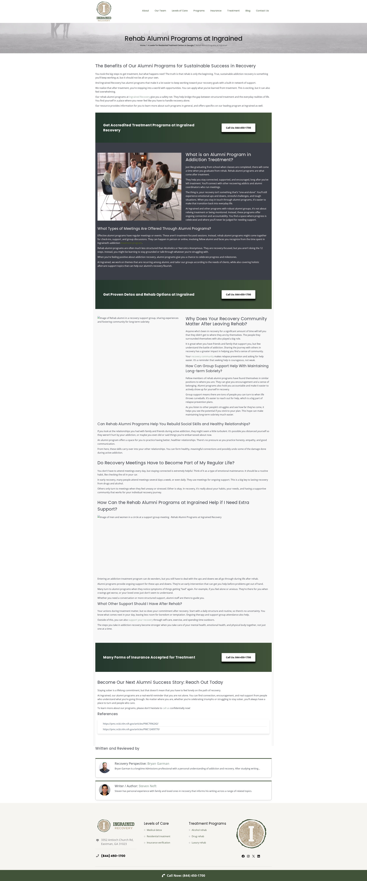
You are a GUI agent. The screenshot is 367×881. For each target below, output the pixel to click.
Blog (247, 10)
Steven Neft (147, 786)
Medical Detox (154, 830)
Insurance (215, 10)
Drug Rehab (198, 836)
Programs (199, 10)
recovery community (202, 356)
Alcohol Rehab (199, 830)
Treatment (233, 10)
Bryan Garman (158, 763)
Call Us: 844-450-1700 (238, 127)
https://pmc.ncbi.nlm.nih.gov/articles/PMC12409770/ (131, 729)
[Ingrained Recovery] (103, 11)
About (145, 10)
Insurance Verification (158, 842)
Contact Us (262, 10)
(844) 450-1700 (113, 856)
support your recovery (140, 619)
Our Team (160, 10)
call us (166, 708)
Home (142, 45)
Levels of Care (180, 10)
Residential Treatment (158, 836)
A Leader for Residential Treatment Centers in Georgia (170, 45)
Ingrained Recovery (139, 96)
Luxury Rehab (199, 842)
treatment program (131, 243)
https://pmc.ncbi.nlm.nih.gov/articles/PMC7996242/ (130, 723)
